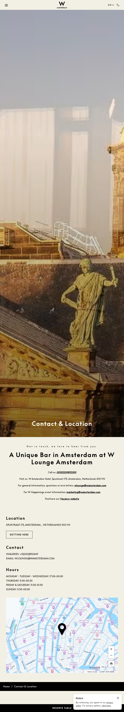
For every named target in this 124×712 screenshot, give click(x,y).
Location (15, 518)
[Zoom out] (111, 655)
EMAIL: (10, 558)
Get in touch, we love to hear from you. (62, 446)
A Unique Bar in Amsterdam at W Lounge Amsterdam (62, 458)
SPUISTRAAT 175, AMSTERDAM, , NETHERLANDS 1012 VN (38, 524)
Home (6, 686)
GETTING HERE (19, 534)
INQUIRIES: (12, 554)
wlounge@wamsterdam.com (34, 558)
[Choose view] (111, 664)
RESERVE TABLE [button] (62, 708)
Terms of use (92, 672)
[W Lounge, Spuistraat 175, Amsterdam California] (62, 5)
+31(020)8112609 (118, 5)
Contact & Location (62, 423)
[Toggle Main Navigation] (6, 5)
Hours (12, 569)
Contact (15, 547)
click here (106, 705)
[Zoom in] (111, 649)
